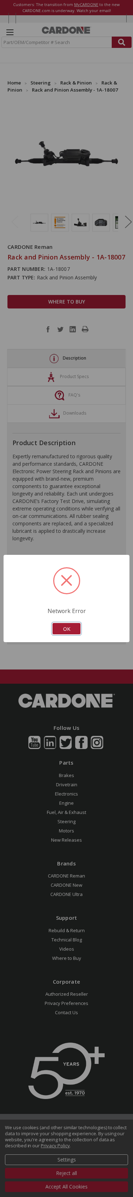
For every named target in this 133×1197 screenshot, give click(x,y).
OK (66, 628)
